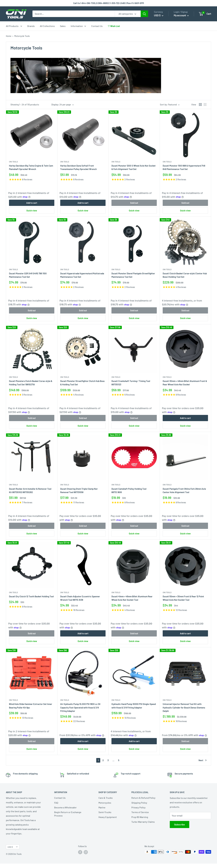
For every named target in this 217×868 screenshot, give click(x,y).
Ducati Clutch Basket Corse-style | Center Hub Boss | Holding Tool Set (185, 275)
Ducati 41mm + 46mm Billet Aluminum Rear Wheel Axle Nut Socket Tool (131, 598)
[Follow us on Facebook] (80, 852)
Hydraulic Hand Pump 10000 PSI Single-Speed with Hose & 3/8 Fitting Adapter (133, 706)
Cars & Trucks (105, 797)
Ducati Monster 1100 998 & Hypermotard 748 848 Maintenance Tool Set (184, 167)
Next (201, 760)
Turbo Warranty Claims (143, 821)
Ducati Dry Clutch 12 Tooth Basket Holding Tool (31, 596)
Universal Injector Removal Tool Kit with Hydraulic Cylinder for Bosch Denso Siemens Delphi (184, 707)
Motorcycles (104, 802)
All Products (12, 26)
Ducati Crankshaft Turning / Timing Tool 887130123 (130, 383)
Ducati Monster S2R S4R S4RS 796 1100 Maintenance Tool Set (28, 275)
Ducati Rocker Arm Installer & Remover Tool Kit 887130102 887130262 (30, 490)
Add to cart (31, 202)
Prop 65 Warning (139, 817)
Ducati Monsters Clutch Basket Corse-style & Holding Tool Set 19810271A (30, 383)
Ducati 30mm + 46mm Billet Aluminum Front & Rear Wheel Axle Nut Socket (185, 383)
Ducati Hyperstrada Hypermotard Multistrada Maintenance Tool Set (82, 275)
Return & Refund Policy (143, 797)
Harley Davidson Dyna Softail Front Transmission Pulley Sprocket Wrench (78, 167)
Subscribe (179, 824)
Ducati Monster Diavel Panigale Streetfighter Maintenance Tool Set (133, 275)
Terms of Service (140, 812)
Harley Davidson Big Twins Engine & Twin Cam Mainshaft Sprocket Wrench (31, 167)
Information (77, 26)
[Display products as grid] (200, 104)
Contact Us (97, 26)
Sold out (134, 202)
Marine (101, 807)
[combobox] (73, 14)
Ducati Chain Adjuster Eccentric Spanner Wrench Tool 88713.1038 (80, 598)
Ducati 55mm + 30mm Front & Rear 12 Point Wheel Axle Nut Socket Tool (183, 598)
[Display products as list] (205, 104)
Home (8, 36)
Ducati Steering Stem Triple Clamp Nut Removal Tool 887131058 (79, 490)
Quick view (31, 210)
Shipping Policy (139, 802)
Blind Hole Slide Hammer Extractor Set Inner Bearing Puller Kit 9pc (30, 706)
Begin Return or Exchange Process (67, 814)
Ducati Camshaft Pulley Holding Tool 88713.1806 (128, 490)
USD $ (10, 847)
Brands (31, 26)
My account (180, 15)
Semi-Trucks (104, 812)
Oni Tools (13, 161)
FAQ (56, 802)
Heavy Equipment (107, 817)
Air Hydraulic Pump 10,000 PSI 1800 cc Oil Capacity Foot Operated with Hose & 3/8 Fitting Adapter (80, 707)
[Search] (144, 14)
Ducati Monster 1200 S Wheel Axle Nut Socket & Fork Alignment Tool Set (133, 167)
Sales (63, 26)
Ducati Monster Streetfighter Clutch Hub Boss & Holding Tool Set (82, 383)
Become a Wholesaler (65, 807)
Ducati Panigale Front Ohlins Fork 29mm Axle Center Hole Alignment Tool (184, 490)
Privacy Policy (138, 807)
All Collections (47, 26)
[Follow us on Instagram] (86, 852)
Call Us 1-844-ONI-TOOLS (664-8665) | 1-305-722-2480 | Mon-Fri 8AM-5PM (108, 3)
